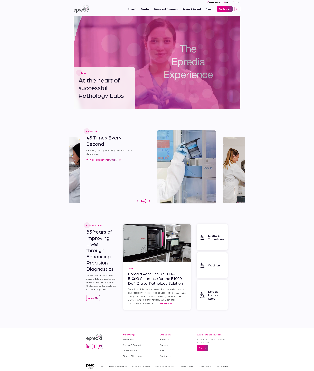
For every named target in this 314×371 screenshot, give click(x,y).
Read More (166, 303)
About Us (164, 339)
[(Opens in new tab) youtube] (100, 346)
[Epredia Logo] (101, 337)
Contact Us (165, 356)
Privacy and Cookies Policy (118, 366)
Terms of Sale (130, 350)
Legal (102, 366)
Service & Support (132, 345)
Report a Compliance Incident (164, 366)
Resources (128, 339)
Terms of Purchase (132, 356)
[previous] (137, 201)
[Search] (237, 9)
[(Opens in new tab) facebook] (94, 346)
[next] (149, 201)
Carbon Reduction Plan (186, 366)
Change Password (205, 366)
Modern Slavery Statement (141, 366)
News (162, 350)
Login (237, 2)
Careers (164, 345)
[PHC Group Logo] (90, 366)
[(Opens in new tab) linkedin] (88, 346)
